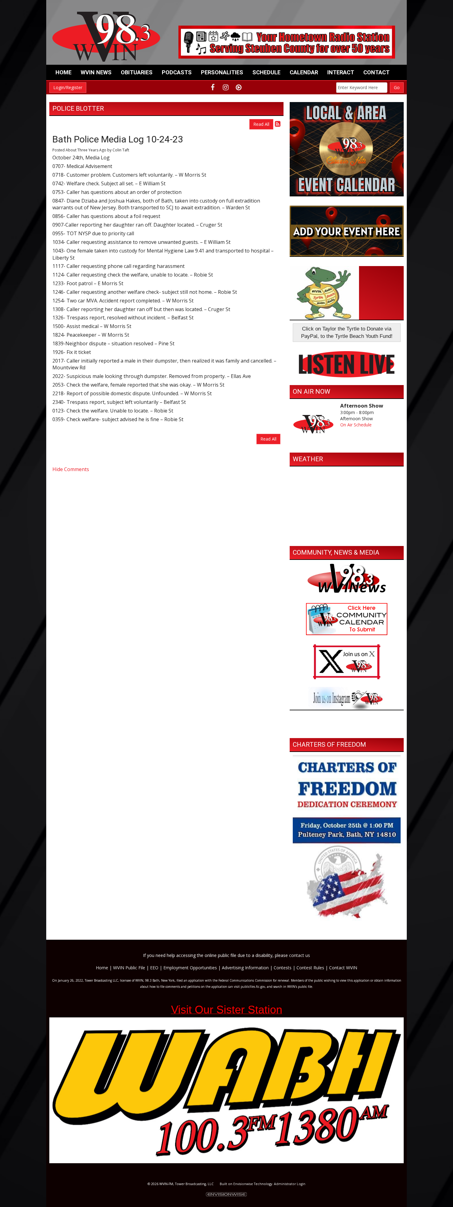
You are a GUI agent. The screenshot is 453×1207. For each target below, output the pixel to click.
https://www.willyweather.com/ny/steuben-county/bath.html (347, 537)
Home (63, 72)
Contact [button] (376, 72)
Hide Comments (70, 469)
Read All (261, 124)
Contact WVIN (343, 968)
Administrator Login (289, 1184)
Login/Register (67, 87)
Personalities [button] (222, 72)
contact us (299, 955)
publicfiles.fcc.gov (253, 986)
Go (397, 87)
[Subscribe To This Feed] (277, 123)
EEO (154, 968)
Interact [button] (340, 72)
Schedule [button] (266, 72)
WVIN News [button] (96, 72)
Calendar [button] (304, 72)
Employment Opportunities (190, 968)
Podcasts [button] (177, 72)
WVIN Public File (129, 968)
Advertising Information (245, 968)
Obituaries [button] (137, 72)
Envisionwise (243, 1184)
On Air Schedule (356, 425)
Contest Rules (310, 968)
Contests (283, 968)
